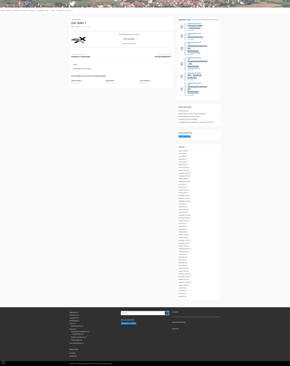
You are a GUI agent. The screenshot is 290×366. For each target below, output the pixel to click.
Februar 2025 (183, 190)
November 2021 (183, 276)
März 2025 (182, 187)
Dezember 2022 (183, 240)
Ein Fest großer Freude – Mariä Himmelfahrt (192, 113)
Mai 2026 (181, 159)
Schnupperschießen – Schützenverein (194, 26)
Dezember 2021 (183, 274)
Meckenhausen (83, 363)
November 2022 (183, 243)
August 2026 (182, 151)
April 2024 (182, 207)
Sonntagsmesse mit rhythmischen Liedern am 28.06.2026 (196, 122)
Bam (111, 363)
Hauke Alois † (110, 80)
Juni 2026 (181, 156)
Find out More (190, 30)
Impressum (175, 329)
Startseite (3, 10)
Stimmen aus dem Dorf (78, 337)
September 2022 (184, 248)
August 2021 (182, 285)
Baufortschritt (76, 334)
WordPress (104, 363)
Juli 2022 (181, 254)
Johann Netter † (77, 80)
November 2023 (183, 218)
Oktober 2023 (183, 221)
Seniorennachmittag (195, 37)
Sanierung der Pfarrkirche (78, 331)
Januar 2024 (182, 212)
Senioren (188, 136)
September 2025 (184, 181)
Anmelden (72, 353)
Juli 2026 (181, 153)
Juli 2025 (181, 184)
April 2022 (182, 262)
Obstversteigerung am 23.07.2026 (189, 116)
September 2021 (184, 282)
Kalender (9, 10)
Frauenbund (32, 10)
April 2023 (182, 229)
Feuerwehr (24, 10)
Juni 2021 (181, 290)
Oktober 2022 (183, 246)
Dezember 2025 (183, 173)
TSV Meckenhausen (75, 343)
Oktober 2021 (183, 279)
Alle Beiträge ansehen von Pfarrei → (83, 68)
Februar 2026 (183, 167)
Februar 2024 (183, 209)
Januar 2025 (182, 193)
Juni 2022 (181, 257)
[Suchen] (167, 313)
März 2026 (182, 165)
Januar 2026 (182, 170)
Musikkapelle (41, 10)
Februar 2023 (183, 235)
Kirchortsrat (181, 136)
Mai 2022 (181, 260)
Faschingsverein (17, 10)
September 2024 (184, 201)
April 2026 (182, 162)
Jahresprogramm (76, 326)
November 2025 (183, 176)
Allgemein (72, 312)
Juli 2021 (181, 288)
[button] (3, 362)
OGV (47, 10)
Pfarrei (52, 10)
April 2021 (182, 296)
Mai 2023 (181, 226)
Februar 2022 (183, 268)
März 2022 (182, 265)
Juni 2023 (181, 223)
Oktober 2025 (183, 179)
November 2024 (183, 198)
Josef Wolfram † (145, 80)
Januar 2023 (182, 237)
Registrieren (73, 356)
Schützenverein (61, 10)
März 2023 (182, 232)
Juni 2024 (181, 204)
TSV (71, 10)
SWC (67, 10)
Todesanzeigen (75, 19)
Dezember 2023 (183, 215)
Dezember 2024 (183, 195)
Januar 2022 (182, 271)
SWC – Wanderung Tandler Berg (194, 76)
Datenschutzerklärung (178, 322)
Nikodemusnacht (184, 111)
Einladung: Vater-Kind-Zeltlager (188, 119)
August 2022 (182, 251)
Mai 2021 (181, 293)
